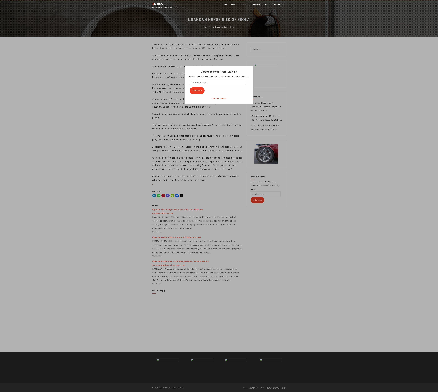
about (267, 5)
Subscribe (197, 91)
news (233, 5)
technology (255, 5)
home (225, 5)
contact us (279, 5)
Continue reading (219, 98)
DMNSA (157, 4)
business (243, 5)
